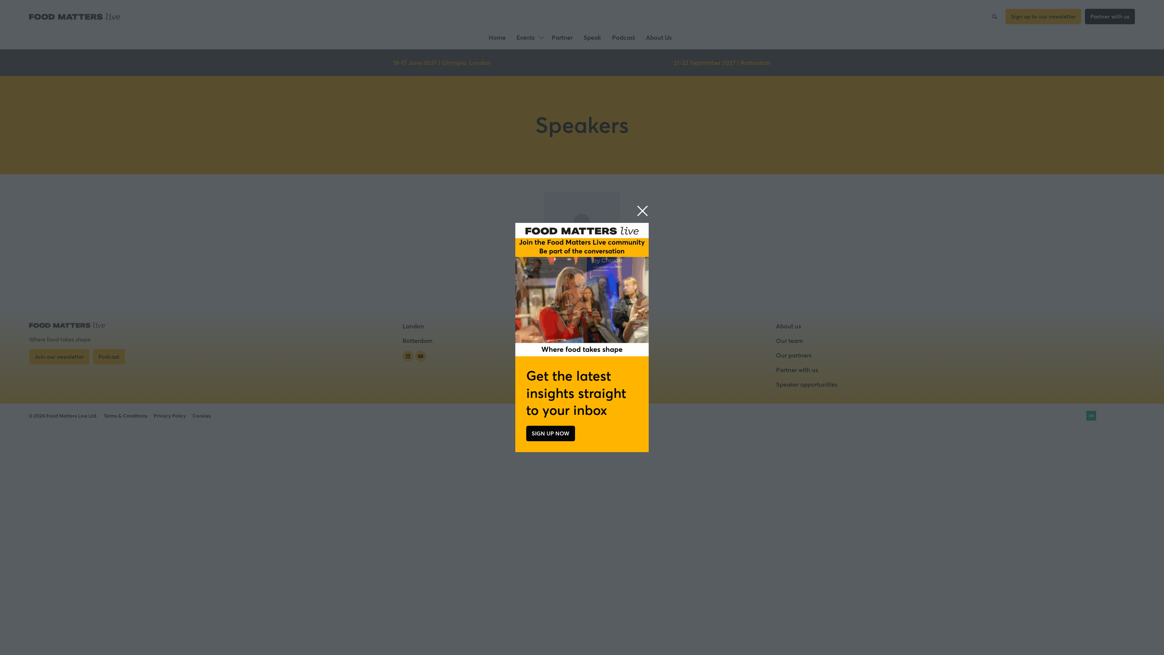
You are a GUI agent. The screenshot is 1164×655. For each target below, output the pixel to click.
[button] (642, 211)
